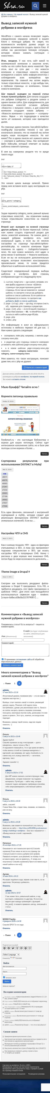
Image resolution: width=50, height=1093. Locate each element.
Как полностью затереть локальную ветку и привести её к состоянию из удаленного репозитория (26, 1040)
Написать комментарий (36, 367)
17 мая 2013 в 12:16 (10, 692)
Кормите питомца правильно (19, 396)
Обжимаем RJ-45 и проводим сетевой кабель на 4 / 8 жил (23, 1007)
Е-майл (35, 633)
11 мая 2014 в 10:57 (13, 893)
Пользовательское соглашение (14, 1074)
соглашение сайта (24, 659)
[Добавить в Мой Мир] (21, 948)
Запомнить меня (10, 977)
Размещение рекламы (36, 1074)
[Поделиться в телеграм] (25, 948)
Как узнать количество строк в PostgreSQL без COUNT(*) (25, 1048)
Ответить (6, 728)
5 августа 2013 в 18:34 (11, 801)
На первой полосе (21, 14)
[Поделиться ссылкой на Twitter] (13, 948)
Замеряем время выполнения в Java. (18, 1036)
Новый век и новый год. (21, 1004)
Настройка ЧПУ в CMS (14, 533)
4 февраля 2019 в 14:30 (12, 921)
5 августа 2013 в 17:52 (14, 773)
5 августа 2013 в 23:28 (11, 822)
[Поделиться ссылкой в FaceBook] (9, 948)
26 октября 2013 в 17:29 (12, 845)
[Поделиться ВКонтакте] (4, 948)
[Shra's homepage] (15, 6)
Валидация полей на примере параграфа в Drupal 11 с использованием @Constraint (25, 1045)
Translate (18, 958)
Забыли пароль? (9, 986)
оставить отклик (18, 379)
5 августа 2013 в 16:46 (11, 736)
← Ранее (7, 683)
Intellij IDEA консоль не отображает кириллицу (30, 1001)
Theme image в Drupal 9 (15, 572)
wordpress (25, 377)
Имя (9, 636)
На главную (8, 14)
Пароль (5, 971)
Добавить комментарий (12, 665)
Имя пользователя (8, 966)
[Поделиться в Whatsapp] (30, 948)
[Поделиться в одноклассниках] (17, 948)
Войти (7, 981)
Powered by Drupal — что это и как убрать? (30, 1025)
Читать (44, 454)
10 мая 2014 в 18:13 (10, 876)
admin (6, 690)
